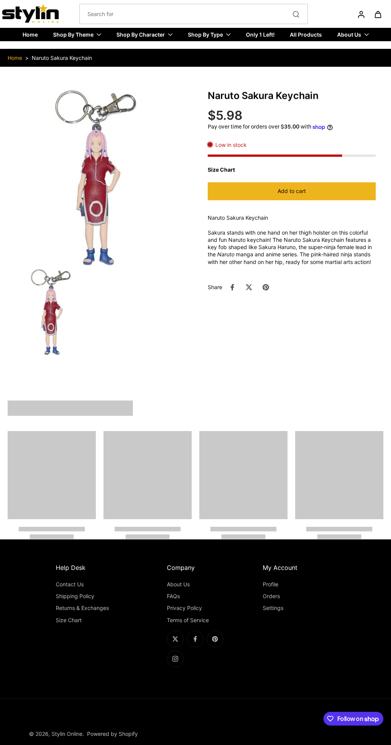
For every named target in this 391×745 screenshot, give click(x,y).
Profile (270, 584)
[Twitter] (175, 639)
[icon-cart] (377, 14)
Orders (271, 596)
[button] (292, 191)
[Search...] (296, 14)
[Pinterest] (215, 639)
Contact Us (70, 584)
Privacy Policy (184, 608)
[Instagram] (175, 658)
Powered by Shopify (112, 734)
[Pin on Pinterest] (265, 287)
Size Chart (69, 620)
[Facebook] (195, 639)
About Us (178, 584)
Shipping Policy (75, 596)
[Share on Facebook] (232, 287)
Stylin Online (67, 734)
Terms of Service (188, 620)
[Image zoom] (95, 177)
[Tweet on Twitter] (249, 287)
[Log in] (360, 14)
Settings (273, 608)
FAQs (173, 596)
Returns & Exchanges (82, 608)
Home (15, 58)
